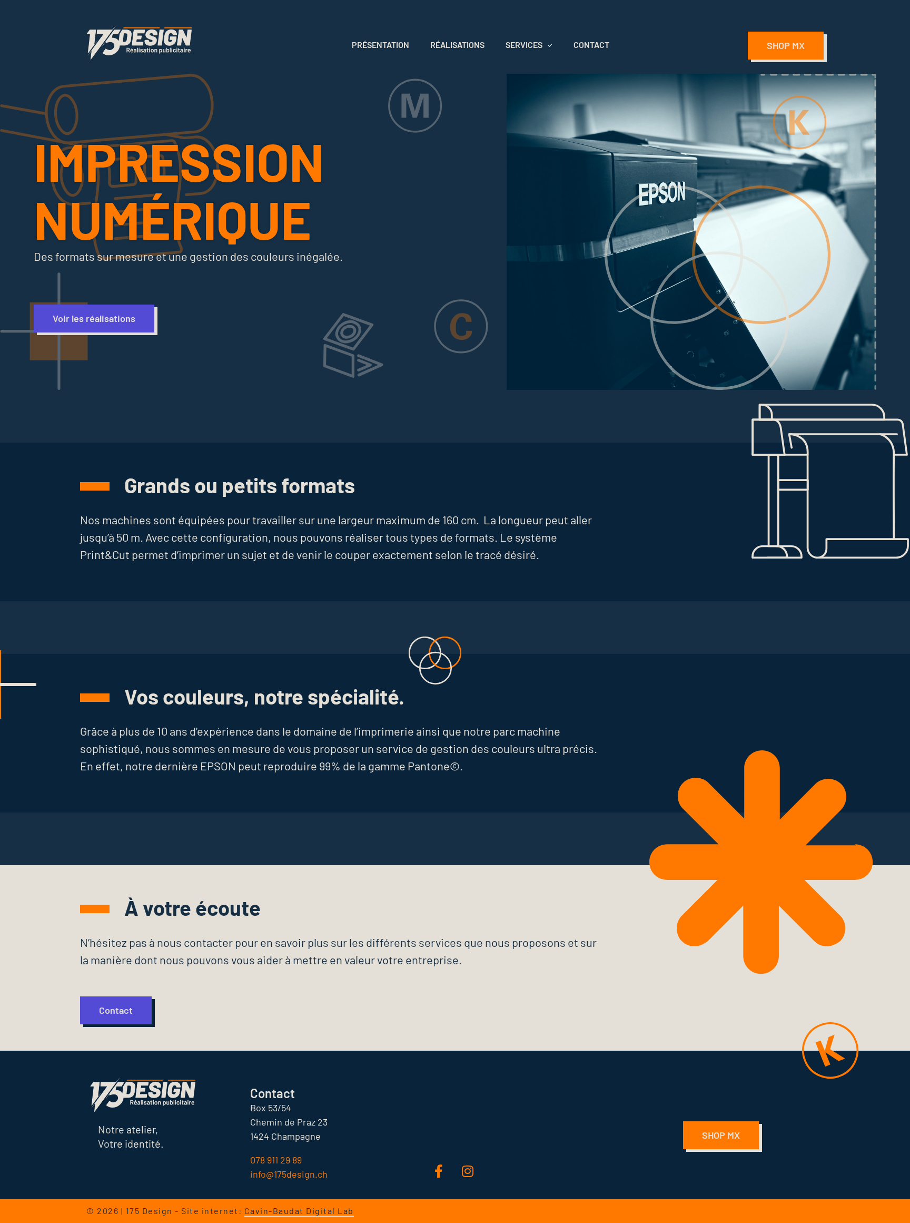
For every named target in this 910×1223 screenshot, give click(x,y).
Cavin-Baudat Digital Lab (299, 1211)
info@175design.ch (289, 1174)
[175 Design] (139, 42)
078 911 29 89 (276, 1160)
